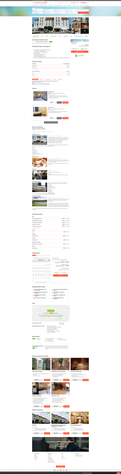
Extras (60, 36)
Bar (53, 170)
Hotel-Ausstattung (53, 36)
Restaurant (50, 170)
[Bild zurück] (33, 26)
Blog (62, 457)
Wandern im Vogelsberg (36, 395)
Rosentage (34, 425)
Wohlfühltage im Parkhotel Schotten (58, 371)
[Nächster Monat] (49, 260)
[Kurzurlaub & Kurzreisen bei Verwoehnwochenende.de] (40, 3)
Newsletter (35, 456)
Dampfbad (57, 158)
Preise (42, 36)
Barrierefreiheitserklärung (51, 462)
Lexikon (62, 456)
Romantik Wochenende (43, 5)
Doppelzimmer (34, 65)
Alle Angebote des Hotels (78, 36)
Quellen (35, 458)
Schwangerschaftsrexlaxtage (76, 371)
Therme (54, 197)
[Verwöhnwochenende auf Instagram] (63, 470)
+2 (53, 131)
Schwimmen (50, 197)
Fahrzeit (36, 8)
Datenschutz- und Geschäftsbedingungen (57, 315)
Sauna (49, 158)
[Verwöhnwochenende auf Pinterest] (60, 470)
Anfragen (59, 102)
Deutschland (69, 5)
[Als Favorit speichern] (87, 40)
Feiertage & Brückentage (58, 5)
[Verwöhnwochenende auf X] (57, 470)
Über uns (35, 459)
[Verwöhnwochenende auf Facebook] (54, 470)
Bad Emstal (82, 430)
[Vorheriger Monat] (33, 260)
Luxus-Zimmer (51, 5)
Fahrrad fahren (58, 197)
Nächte (74, 5)
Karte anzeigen (51, 310)
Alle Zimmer (34, 255)
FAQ (71, 36)
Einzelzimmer (34, 67)
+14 (62, 197)
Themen (64, 5)
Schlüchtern (44, 430)
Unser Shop (36, 457)
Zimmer (47, 36)
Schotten (43, 43)
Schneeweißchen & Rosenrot (76, 425)
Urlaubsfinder (63, 458)
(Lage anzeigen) (47, 43)
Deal (80, 5)
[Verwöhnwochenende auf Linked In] (66, 470)
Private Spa (53, 158)
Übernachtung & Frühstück (37, 371)
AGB (48, 456)
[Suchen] (59, 3)
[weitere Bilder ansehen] (76, 25)
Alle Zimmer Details (51, 94)
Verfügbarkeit (66, 36)
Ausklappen (54, 338)
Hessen (33, 43)
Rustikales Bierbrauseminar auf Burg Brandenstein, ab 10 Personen (58, 426)
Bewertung (86, 36)
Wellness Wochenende (35, 5)
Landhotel (39, 131)
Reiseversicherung (50, 459)
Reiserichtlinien (50, 458)
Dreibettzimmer (48, 255)
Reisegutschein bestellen (78, 456)
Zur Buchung (65, 102)
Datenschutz (50, 457)
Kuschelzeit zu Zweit (55, 395)
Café (55, 170)
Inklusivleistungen (36, 36)
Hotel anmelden (60, 466)
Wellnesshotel (34, 131)
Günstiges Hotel (43, 131)
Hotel (77, 5)
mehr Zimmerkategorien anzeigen (51, 122)
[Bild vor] (70, 26)
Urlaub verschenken (86, 5)
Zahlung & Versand (50, 460)
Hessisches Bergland (38, 43)
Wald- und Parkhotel (49, 131)
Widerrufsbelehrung (51, 461)
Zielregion (41, 8)
